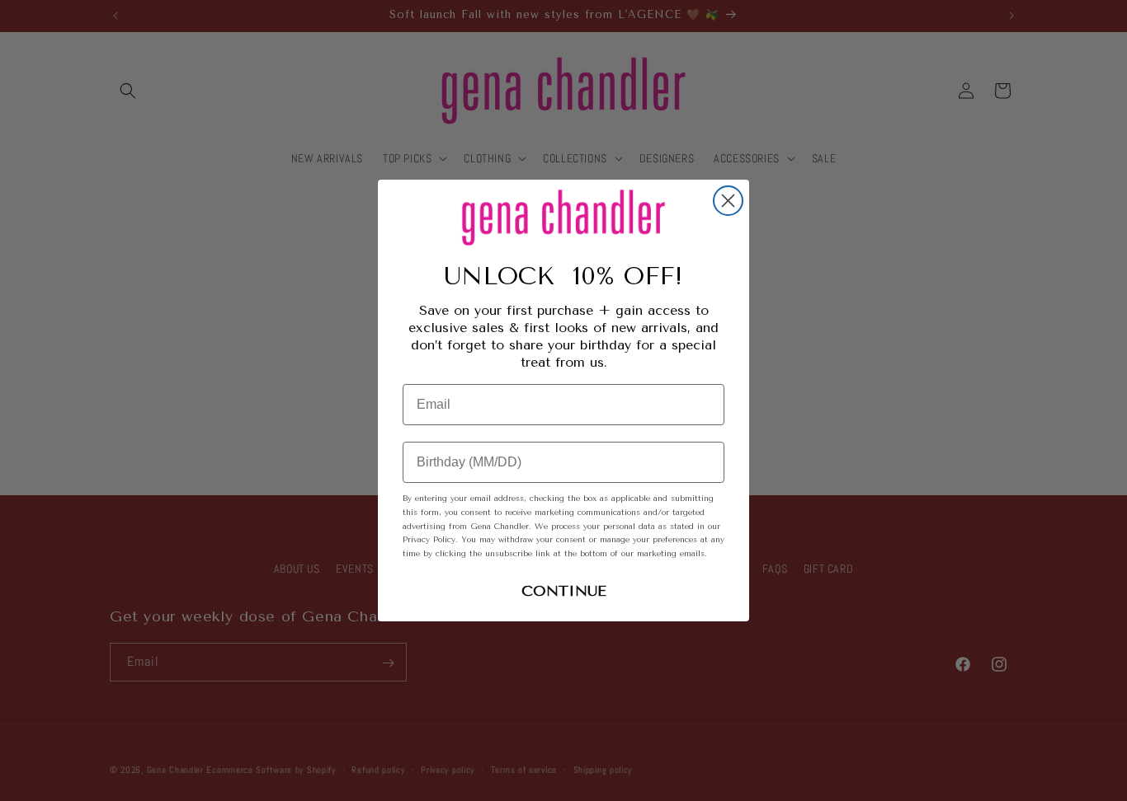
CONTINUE (563, 591)
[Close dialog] (728, 200)
